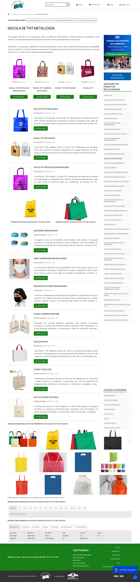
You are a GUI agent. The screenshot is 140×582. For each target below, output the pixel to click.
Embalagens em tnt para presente (116, 234)
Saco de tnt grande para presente (37, 20)
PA (85, 508)
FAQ (118, 563)
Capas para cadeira (111, 400)
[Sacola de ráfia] (19, 361)
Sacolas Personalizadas (82, 555)
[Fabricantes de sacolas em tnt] (113, 440)
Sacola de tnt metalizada (113, 158)
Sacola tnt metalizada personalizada (112, 124)
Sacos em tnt (108, 414)
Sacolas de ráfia (110, 423)
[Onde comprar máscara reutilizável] (19, 277)
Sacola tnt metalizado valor (114, 254)
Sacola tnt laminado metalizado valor (115, 294)
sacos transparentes (81, 566)
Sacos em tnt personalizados (114, 177)
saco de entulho (79, 563)
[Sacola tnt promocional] (83, 440)
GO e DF (72, 508)
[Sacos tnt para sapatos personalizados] (53, 462)
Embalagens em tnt (111, 118)
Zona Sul (45, 527)
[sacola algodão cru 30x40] (19, 416)
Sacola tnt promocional (112, 249)
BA (61, 508)
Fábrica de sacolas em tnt (113, 274)
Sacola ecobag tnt (110, 168)
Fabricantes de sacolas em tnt (115, 269)
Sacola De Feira (78, 557)
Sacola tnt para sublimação (114, 163)
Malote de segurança (111, 405)
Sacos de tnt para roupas (113, 109)
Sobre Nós (125, 5)
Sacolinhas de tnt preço (112, 191)
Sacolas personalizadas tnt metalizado (114, 244)
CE (66, 508)
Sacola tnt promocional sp (113, 283)
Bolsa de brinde (109, 396)
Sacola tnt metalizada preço (114, 206)
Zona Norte (25, 527)
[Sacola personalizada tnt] (53, 440)
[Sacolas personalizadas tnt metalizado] (83, 462)
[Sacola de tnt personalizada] (22, 440)
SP (35, 508)
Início (80, 5)
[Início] (18, 4)
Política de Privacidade (111, 567)
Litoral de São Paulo (81, 527)
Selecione (13, 508)
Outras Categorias (115, 389)
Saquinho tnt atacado (112, 149)
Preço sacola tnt (110, 224)
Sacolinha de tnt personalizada (115, 105)
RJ (20, 508)
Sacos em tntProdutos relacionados (112, 86)
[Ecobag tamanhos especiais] (19, 333)
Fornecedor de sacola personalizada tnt (117, 305)
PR (40, 508)
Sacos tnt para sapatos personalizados (61, 20)
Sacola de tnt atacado (112, 129)
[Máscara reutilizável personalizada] (19, 305)
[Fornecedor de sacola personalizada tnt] (113, 462)
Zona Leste (54, 527)
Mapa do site (115, 559)
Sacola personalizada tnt (113, 114)
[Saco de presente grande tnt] (113, 485)
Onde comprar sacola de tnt (114, 186)
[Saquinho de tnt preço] (53, 485)
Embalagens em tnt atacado (114, 278)
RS (51, 508)
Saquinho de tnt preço (112, 195)
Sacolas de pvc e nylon (112, 428)
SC (45, 508)
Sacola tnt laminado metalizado (115, 211)
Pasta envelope (109, 409)
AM (79, 508)
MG (25, 508)
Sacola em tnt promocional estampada (113, 259)
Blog (111, 5)
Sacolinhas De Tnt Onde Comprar (115, 315)
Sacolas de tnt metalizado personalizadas (113, 201)
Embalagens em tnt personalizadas (116, 229)
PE (56, 508)
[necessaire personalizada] (19, 250)
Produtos (95, 5)
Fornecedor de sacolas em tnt (115, 265)
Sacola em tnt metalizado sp (114, 311)
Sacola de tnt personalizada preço (86, 20)
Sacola (106, 419)
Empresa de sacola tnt (112, 300)
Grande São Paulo (66, 527)
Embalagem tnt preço (111, 238)
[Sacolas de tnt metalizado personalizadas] (22, 462)
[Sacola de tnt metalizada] (30, 208)
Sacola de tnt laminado (112, 220)
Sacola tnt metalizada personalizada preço (112, 288)
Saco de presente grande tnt (114, 154)
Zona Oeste (35, 527)
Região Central (14, 527)
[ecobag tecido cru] (19, 388)
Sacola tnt (108, 95)
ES (30, 508)
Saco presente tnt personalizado (116, 172)
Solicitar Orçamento (117, 76)
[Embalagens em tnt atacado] (83, 485)
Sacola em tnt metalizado (113, 215)
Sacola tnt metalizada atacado (115, 134)
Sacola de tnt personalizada (114, 100)
